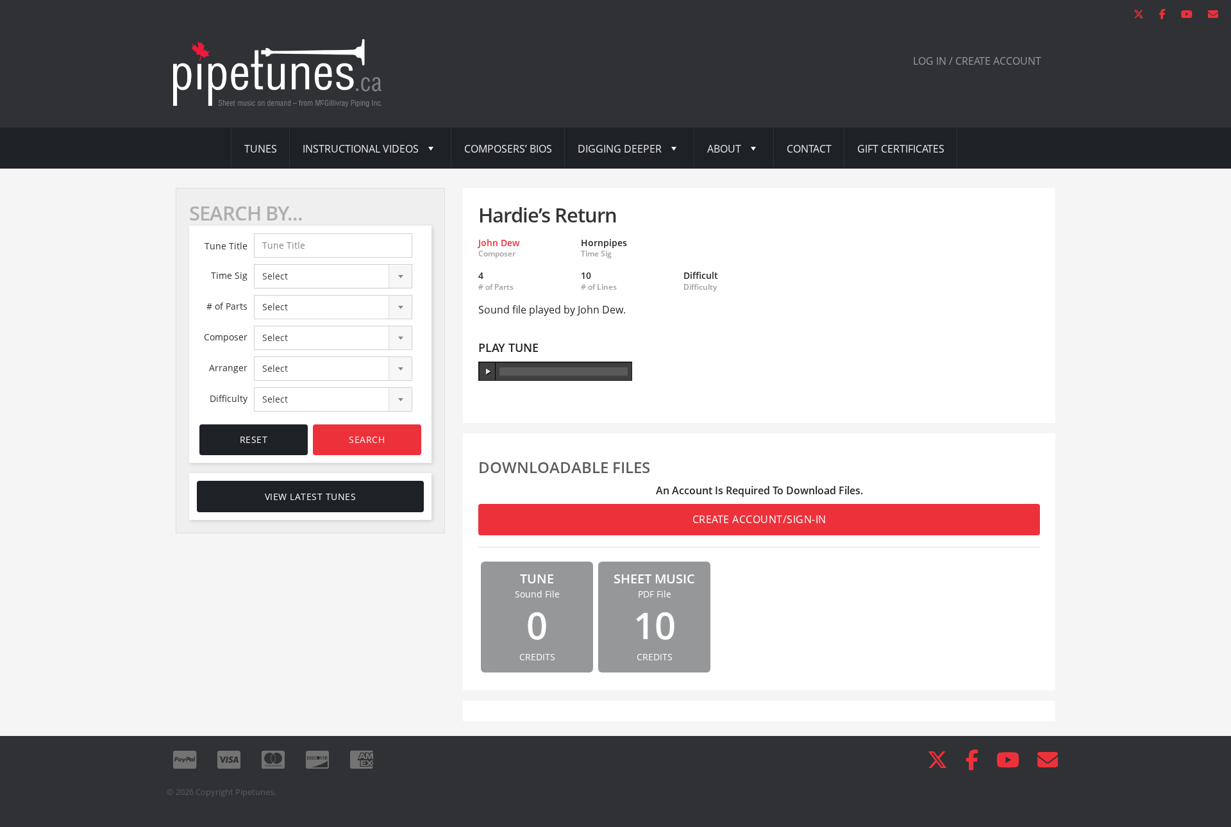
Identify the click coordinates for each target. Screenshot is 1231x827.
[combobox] (333, 276)
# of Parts (226, 306)
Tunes (260, 149)
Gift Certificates (900, 149)
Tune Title (226, 246)
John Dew (498, 243)
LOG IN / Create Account (977, 61)
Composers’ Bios (508, 149)
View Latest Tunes (310, 496)
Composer (225, 337)
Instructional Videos (361, 149)
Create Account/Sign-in (759, 519)
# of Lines (599, 287)
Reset (254, 439)
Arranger (228, 368)
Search (367, 439)
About (724, 149)
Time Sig (229, 275)
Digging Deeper (620, 149)
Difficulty (228, 398)
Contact (809, 149)
